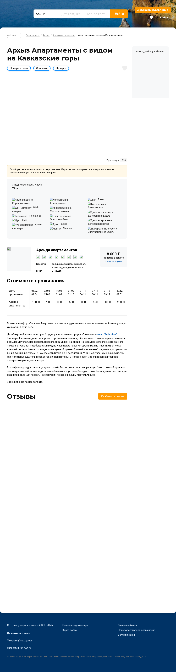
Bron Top (15, 13)
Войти (164, 17)
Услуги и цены (126, 634)
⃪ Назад (14, 35)
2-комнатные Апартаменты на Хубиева (38, 476)
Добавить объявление (152, 10)
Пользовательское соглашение (136, 630)
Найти (119, 13)
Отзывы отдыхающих (75, 625)
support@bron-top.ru (19, 647)
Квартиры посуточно (64, 35)
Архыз (46, 35)
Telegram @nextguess (19, 640)
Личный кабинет (127, 625)
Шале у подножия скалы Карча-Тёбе (36, 572)
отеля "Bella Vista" (106, 334)
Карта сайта (69, 630)
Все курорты (33, 35)
